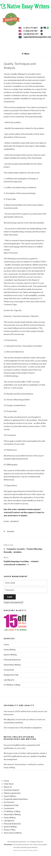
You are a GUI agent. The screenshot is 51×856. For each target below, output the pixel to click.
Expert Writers (10, 796)
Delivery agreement (12, 793)
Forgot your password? (13, 602)
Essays (10, 531)
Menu (26, 54)
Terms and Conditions (13, 833)
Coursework (9, 670)
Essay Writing (9, 650)
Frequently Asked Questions (16, 799)
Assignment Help (11, 675)
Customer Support (11, 790)
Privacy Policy (9, 830)
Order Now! (8, 784)
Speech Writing (10, 655)
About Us (8, 787)
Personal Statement (12, 660)
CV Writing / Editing (12, 685)
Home (6, 645)
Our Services (9, 802)
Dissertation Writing (12, 665)
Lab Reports (9, 680)
